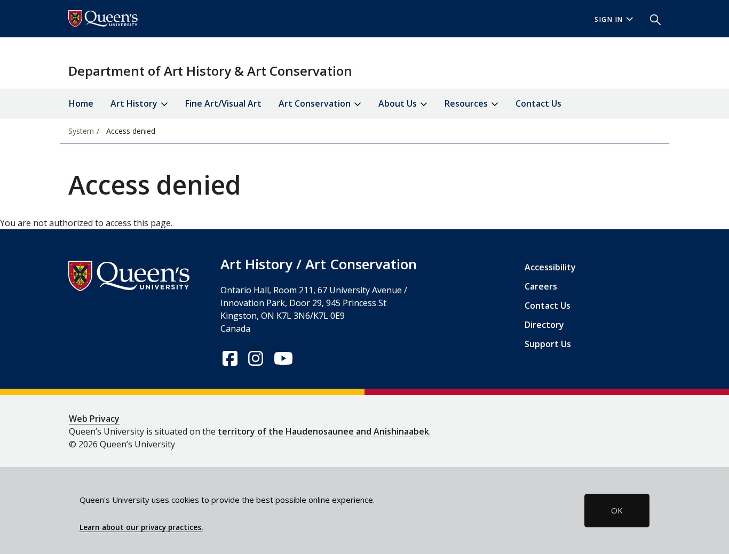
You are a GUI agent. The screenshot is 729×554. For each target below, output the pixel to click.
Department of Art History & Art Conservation (210, 70)
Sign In (609, 19)
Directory (544, 325)
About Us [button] (398, 103)
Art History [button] (135, 103)
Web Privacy (94, 418)
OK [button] (617, 510)
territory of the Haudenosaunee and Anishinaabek (323, 431)
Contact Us (538, 103)
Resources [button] (467, 103)
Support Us (548, 344)
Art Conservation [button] (316, 103)
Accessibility (550, 267)
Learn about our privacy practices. (141, 527)
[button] (651, 18)
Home (81, 103)
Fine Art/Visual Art (223, 103)
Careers (541, 286)
